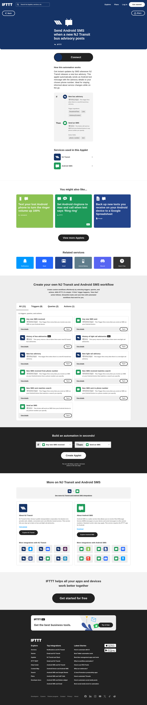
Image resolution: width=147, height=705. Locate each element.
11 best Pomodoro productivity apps (86, 672)
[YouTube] (100, 696)
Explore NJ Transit (28, 532)
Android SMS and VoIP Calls (56, 676)
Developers (34, 696)
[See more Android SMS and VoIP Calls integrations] (120, 549)
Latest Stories (80, 646)
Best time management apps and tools (86, 657)
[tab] (22, 306)
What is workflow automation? (83, 661)
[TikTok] (109, 696)
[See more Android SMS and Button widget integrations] (85, 558)
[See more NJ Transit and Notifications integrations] (27, 549)
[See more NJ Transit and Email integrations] (44, 549)
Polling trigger (32, 356)
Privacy (69, 696)
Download (80, 529)
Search (33, 672)
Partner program (53, 696)
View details (24, 329)
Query (30, 339)
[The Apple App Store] (110, 646)
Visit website (23, 527)
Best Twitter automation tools (83, 653)
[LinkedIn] (90, 696)
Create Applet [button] (73, 455)
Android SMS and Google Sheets (57, 672)
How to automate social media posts (85, 680)
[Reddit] (114, 696)
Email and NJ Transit (53, 653)
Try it (67, 329)
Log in (124, 4)
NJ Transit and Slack (53, 657)
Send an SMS (73, 123)
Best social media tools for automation (86, 684)
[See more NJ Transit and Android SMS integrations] (44, 558)
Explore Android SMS (87, 534)
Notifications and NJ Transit (56, 649)
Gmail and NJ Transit (53, 661)
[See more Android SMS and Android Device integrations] (85, 549)
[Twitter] (104, 696)
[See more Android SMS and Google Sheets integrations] (102, 549)
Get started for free (73, 598)
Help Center (35, 665)
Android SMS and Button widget (57, 680)
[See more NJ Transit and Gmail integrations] (27, 558)
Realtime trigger (33, 322)
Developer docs (36, 680)
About (76, 696)
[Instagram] (95, 696)
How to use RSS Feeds (81, 665)
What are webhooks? (81, 668)
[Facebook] (85, 696)
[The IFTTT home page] (7, 4)
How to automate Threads (82, 676)
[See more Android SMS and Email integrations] (102, 558)
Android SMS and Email (54, 684)
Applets (33, 657)
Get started (136, 4)
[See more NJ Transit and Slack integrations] (62, 549)
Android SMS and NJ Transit (56, 665)
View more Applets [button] (73, 238)
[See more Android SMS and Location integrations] (120, 558)
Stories (33, 653)
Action (30, 408)
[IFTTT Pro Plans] (49, 336)
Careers (43, 696)
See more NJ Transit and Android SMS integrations (73, 495)
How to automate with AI (82, 649)
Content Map (35, 668)
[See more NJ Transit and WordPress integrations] (62, 558)
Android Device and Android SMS (57, 668)
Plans (116, 4)
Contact (62, 696)
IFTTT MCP (34, 661)
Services (34, 649)
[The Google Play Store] (110, 651)
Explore (108, 4)
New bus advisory (75, 96)
